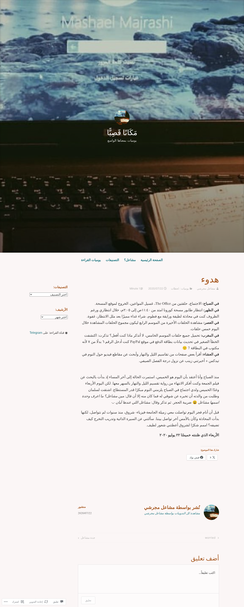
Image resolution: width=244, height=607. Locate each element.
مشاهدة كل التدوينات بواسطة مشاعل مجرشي (172, 513)
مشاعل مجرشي (206, 288)
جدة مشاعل (88, 537)
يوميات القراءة (91, 260)
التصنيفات (112, 260)
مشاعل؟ (130, 260)
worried (212, 537)
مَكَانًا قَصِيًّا (122, 132)
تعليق (88, 600)
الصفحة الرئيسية (152, 260)
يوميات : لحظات (180, 288)
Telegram (36, 332)
